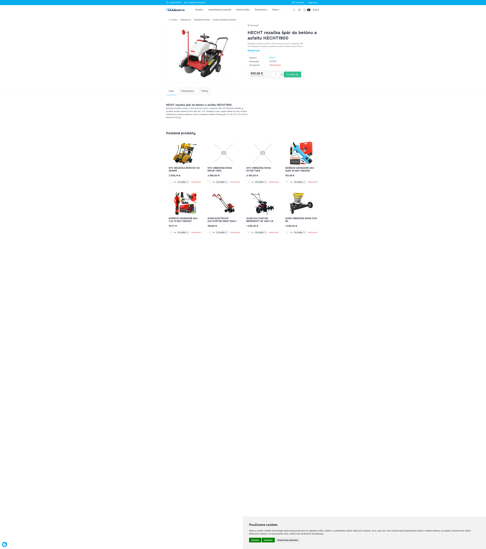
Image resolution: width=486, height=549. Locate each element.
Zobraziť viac (254, 50)
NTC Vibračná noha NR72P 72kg (220, 169)
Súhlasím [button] (255, 540)
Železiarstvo (186, 20)
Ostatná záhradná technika (224, 20)
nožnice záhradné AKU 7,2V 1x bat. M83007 (183, 220)
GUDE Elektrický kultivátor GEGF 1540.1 (222, 220)
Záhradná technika (202, 20)
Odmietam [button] (268, 540)
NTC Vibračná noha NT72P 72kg (258, 169)
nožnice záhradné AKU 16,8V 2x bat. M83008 (299, 169)
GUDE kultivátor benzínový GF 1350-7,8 (259, 220)
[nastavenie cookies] (4, 544)
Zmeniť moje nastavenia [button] (287, 540)
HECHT (272, 58)
